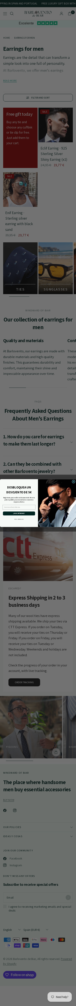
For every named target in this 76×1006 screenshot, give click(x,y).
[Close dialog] (73, 481)
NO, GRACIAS (19, 519)
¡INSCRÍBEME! (19, 513)
